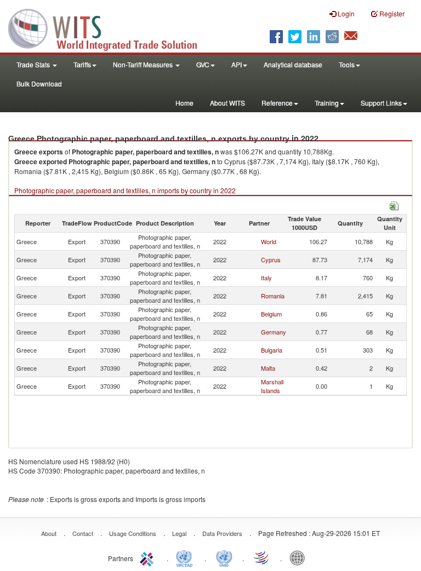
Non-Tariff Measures (143, 64)
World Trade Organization (262, 557)
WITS (109, 27)
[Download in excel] (394, 204)
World (268, 241)
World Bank (300, 557)
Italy (266, 277)
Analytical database (293, 64)
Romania (273, 295)
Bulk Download (39, 83)
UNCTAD (186, 557)
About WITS (227, 102)
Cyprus (271, 259)
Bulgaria (271, 349)
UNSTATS (224, 557)
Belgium (271, 313)
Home (184, 102)
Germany (273, 331)
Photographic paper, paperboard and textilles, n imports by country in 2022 (125, 190)
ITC (149, 557)
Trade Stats (34, 64)
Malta (268, 368)
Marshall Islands (272, 386)
